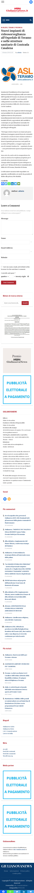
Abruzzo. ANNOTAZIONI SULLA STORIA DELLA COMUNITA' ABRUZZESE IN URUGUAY (15, 608)
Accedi (5, 749)
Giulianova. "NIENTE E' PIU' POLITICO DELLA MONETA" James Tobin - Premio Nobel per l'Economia (18, 532)
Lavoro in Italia (8, 733)
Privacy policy (25, 871)
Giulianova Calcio (8, 727)
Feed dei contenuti (9, 751)
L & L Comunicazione (10, 731)
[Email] (18, 183)
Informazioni (14, 871)
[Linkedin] (12, 183)
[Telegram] (15, 183)
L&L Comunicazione (19, 849)
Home (6, 871)
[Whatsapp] (9, 183)
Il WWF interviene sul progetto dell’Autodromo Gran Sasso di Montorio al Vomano (15, 583)
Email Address (7, 248)
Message (4, 218)
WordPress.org (8, 756)
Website (4, 257)
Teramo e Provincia (15, 27)
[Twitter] (5, 183)
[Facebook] (2, 183)
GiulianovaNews (16, 866)
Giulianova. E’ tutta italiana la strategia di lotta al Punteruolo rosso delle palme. (17, 555)
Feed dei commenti (9, 754)
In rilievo (4, 27)
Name (3, 238)
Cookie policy (16, 873)
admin (19, 52)
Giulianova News (8, 729)
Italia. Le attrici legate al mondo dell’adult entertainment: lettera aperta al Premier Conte (16, 689)
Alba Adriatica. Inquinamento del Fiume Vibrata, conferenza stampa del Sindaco (17, 543)
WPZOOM (21, 888)
